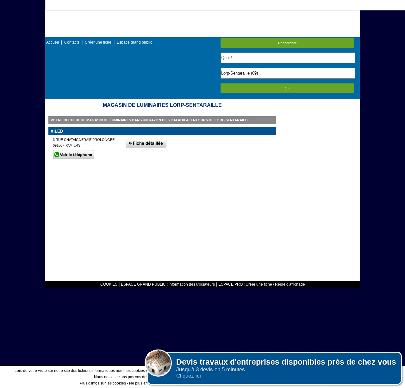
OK (287, 88)
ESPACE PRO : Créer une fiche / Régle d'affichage (261, 284)
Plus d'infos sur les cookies (103, 383)
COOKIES (108, 284)
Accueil (52, 42)
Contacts (71, 42)
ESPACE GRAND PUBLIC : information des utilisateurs (168, 284)
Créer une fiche (98, 42)
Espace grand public (134, 42)
